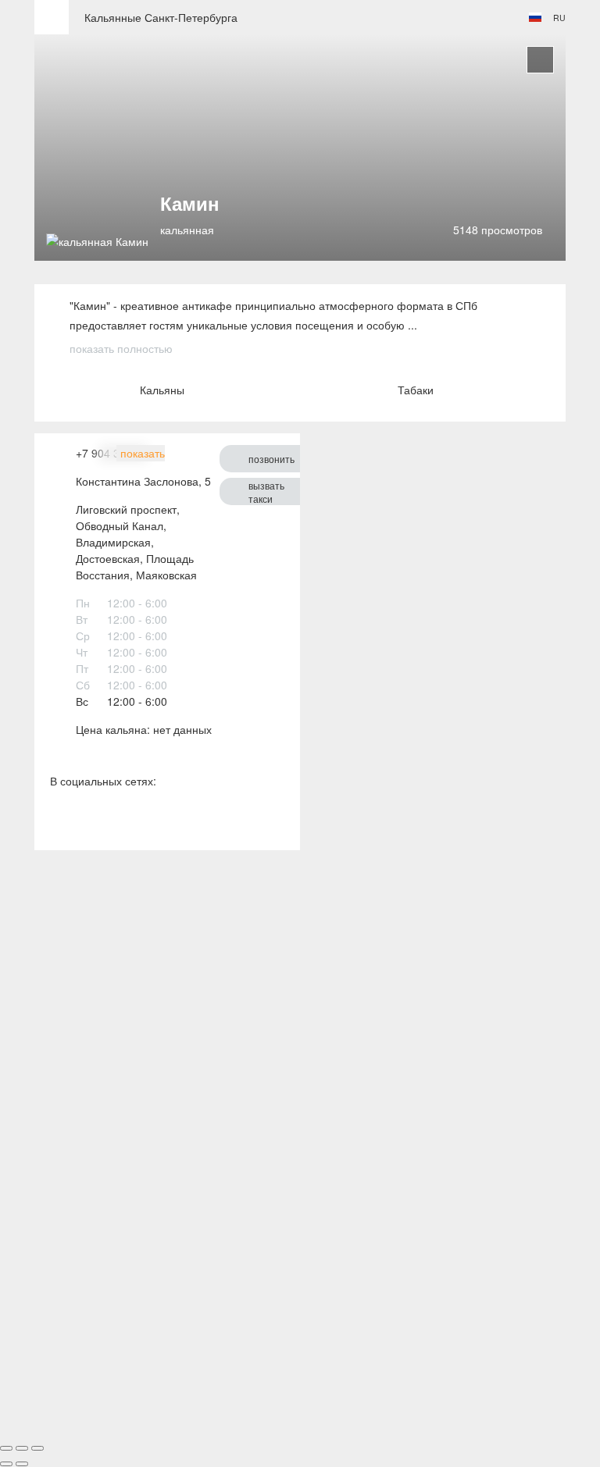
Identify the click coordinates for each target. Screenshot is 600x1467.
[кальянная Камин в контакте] (60, 819)
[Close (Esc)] (6, 1448)
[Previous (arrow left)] (6, 1464)
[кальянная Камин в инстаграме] (95, 819)
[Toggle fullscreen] (22, 1448)
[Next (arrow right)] (22, 1464)
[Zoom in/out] (37, 1448)
